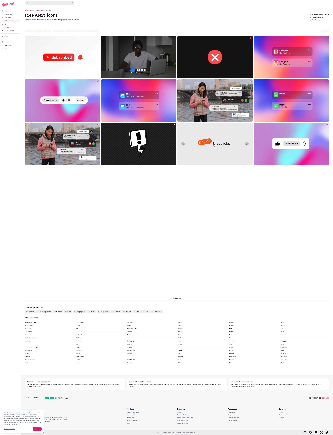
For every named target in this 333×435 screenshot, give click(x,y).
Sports (26, 363)
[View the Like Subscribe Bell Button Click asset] (291, 143)
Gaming (78, 353)
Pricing (281, 412)
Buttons (59, 312)
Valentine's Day (131, 350)
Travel (128, 334)
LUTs (128, 423)
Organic (283, 331)
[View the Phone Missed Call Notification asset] (291, 100)
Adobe (282, 344)
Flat (230, 338)
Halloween (129, 347)
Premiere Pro (284, 359)
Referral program (233, 418)
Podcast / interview (30, 359)
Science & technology (132, 328)
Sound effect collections (185, 418)
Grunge (231, 350)
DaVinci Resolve (284, 353)
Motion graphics (29, 10)
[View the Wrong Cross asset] (215, 57)
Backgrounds (46, 312)
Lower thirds (104, 312)
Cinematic (180, 325)
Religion (129, 325)
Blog (229, 415)
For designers (28, 331)
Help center (232, 412)
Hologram (231, 359)
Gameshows (28, 356)
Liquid (230, 363)
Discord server (232, 420)
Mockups (283, 325)
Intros (93, 312)
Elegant (231, 334)
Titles (146, 312)
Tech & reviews (80, 322)
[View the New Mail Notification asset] (139, 100)
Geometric (232, 341)
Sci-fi (179, 338)
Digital (231, 331)
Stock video (130, 418)
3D (179, 353)
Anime (179, 359)
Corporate (78, 341)
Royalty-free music (133, 412)
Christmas (129, 344)
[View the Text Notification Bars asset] (215, 100)
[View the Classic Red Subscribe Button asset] (63, 57)
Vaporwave (181, 341)
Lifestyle (78, 359)
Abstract (180, 356)
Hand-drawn (232, 356)
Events (77, 344)
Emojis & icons (40, 10)
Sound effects (131, 415)
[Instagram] (310, 432)
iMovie (282, 363)
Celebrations (79, 338)
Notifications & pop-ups (31, 338)
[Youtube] (316, 432)
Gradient (231, 347)
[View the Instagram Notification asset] (291, 57)
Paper (282, 334)
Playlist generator (183, 423)
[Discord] (305, 432)
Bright (179, 363)
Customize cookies (9, 429)
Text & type (28, 341)
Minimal (282, 322)
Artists (179, 412)
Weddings (129, 353)
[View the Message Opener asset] (215, 143)
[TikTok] (327, 432)
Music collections (182, 415)
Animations (32, 312)
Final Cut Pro (284, 356)
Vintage (180, 344)
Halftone (231, 353)
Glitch (230, 344)
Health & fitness (80, 356)
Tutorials (78, 325)
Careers (281, 418)
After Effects (284, 347)
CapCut (282, 350)
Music (77, 363)
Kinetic (26, 334)
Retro (179, 334)
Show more (177, 298)
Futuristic (180, 328)
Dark (230, 328)
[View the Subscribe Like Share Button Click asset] (63, 100)
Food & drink (79, 350)
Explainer (27, 353)
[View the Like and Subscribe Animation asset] (139, 57)
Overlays (117, 312)
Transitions (157, 312)
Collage (231, 325)
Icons (69, 312)
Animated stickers (29, 325)
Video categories (182, 420)
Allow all (37, 429)
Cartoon (231, 322)
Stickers (128, 312)
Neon (282, 328)
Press (280, 415)
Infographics (80, 312)
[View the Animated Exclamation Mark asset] (139, 143)
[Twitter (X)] (321, 432)
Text (137, 312)
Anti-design (130, 363)
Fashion (78, 347)
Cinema (180, 322)
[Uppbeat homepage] (10, 4)
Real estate (130, 322)
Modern (180, 331)
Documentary (28, 350)
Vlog (77, 328)
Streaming (130, 331)
